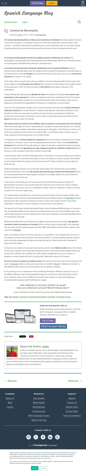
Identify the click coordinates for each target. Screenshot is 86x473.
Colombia (51, 297)
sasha (19, 35)
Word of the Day (38, 420)
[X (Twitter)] (35, 437)
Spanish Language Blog (28, 13)
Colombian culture (63, 297)
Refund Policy (72, 407)
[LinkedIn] (50, 437)
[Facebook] (43, 437)
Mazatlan (14, 264)
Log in (52, 3)
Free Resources (39, 411)
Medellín (17, 230)
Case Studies (39, 398)
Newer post (73, 381)
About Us (10, 398)
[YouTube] (57, 437)
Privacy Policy (47, 458)
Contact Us (72, 403)
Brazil (57, 264)
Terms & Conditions (72, 416)
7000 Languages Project (39, 416)
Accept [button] (35, 468)
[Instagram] (28, 437)
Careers (10, 407)
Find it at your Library (53, 326)
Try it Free (38, 3)
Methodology (39, 407)
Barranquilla (13, 297)
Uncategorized (40, 35)
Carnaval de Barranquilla (24, 30)
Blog (10, 403)
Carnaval (22, 297)
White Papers (39, 403)
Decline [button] (43, 468)
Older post (12, 381)
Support (72, 398)
